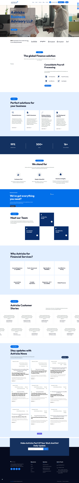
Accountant (54, 363)
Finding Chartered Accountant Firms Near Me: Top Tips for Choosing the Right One (58, 371)
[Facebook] (78, 3)
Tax (27, 366)
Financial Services (45, 464)
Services (40, 2)
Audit (61, 364)
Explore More (14, 29)
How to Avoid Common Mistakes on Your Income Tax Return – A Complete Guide (39, 372)
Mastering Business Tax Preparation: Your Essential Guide (57, 395)
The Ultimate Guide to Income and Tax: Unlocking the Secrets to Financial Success (39, 394)
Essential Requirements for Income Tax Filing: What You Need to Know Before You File (20, 374)
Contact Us (47, 85)
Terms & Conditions (66, 481)
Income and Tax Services (24, 364)
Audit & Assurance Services (47, 466)
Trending (65, 364)
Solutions (39, 52)
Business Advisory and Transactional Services (46, 469)
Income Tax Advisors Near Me (19, 416)
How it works (39, 160)
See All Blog (64, 357)
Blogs (43, 2)
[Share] (78, 8)
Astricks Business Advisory (23, 363)
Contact (47, 2)
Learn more (14, 127)
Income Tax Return (22, 366)
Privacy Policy (59, 481)
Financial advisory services (57, 418)
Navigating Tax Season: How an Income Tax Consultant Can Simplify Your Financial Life (19, 394)
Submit (46, 448)
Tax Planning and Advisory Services (47, 472)
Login (67, 2)
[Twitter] (78, 5)
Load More (39, 433)
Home (33, 2)
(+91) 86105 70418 (54, 2)
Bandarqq (13, 24)
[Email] (78, 7)
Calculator (60, 2)
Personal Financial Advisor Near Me (39, 418)
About (36, 2)
